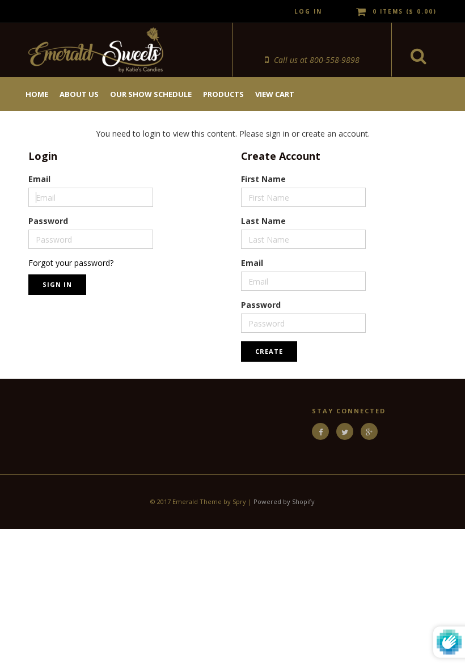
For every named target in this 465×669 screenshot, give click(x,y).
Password (48, 220)
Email (39, 178)
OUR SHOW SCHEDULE (151, 94)
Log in (308, 11)
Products (223, 94)
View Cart (274, 94)
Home (37, 94)
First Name (263, 178)
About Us (79, 94)
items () (405, 11)
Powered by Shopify (284, 501)
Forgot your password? (70, 262)
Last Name (263, 220)
